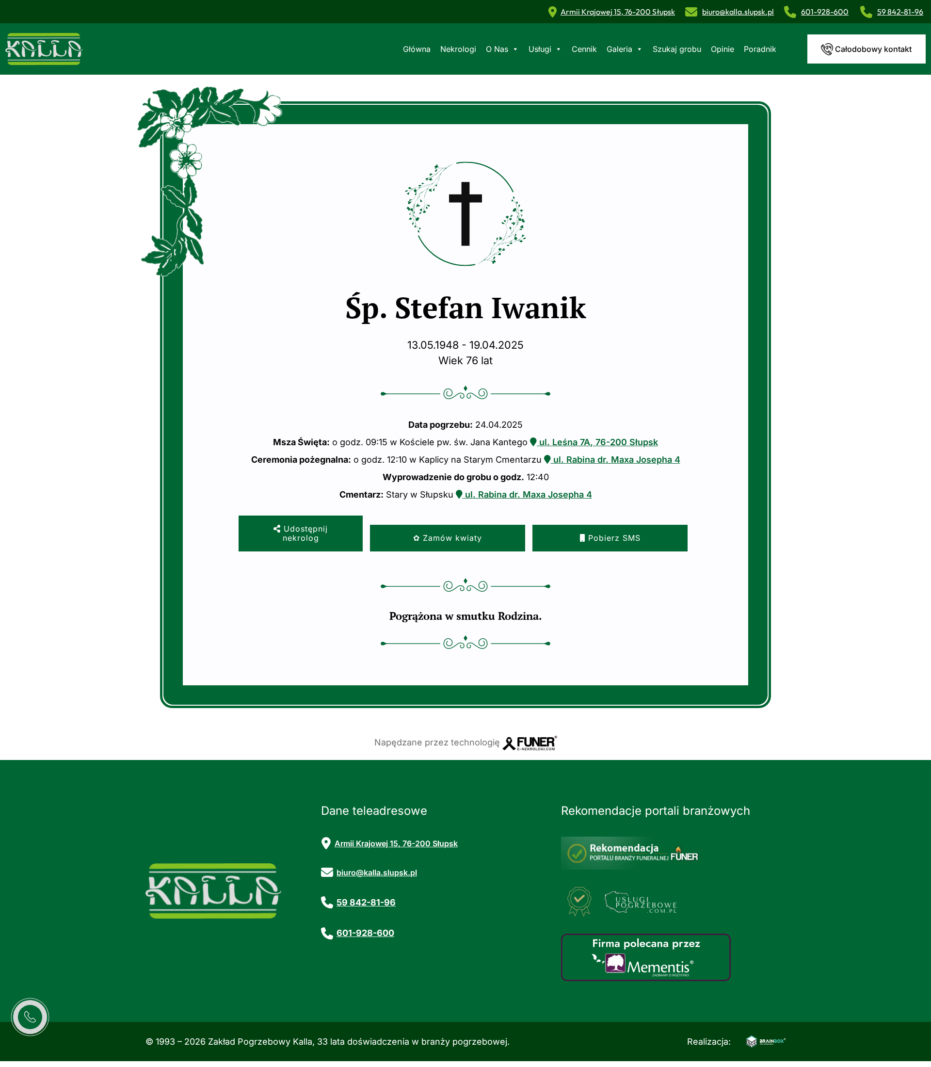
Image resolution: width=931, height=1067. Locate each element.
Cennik (584, 49)
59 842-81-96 (900, 11)
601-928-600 (825, 11)
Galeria (619, 49)
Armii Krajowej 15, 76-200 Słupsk (618, 11)
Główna (417, 49)
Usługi (540, 49)
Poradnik (760, 49)
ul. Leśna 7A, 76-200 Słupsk (597, 442)
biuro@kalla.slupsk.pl (738, 11)
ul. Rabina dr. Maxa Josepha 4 (615, 459)
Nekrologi (458, 49)
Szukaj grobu (677, 49)
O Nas (497, 49)
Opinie (722, 49)
